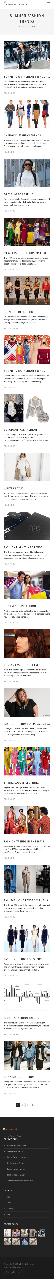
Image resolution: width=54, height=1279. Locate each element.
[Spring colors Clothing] (27, 761)
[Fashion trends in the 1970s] (27, 820)
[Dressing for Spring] (27, 172)
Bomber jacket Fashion (16, 1175)
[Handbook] (16, 1241)
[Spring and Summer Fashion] (16, 1233)
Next (34, 1105)
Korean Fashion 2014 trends (24, 665)
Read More (9, 93)
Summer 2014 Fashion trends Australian (27, 76)
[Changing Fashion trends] (27, 114)
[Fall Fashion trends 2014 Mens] (27, 878)
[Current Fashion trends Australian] (24, 1241)
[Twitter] (13, 1272)
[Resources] (7, 1241)
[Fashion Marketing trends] (27, 525)
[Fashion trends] (15, 4)
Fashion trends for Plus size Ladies (27, 724)
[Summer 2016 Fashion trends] (27, 349)
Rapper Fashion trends (16, 1169)
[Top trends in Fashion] (27, 584)
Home (21, 27)
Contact (10, 1202)
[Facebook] (6, 1272)
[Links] (33, 1241)
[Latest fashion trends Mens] (33, 1233)
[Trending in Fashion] (27, 290)
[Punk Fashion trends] (27, 1055)
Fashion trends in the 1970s (24, 841)
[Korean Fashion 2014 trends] (27, 643)
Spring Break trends (15, 1151)
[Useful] (24, 1233)
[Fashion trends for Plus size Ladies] (27, 702)
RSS (8, 1214)
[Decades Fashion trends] (27, 996)
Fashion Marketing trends (23, 547)
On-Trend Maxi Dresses (16, 1163)
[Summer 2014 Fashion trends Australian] (27, 55)
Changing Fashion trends (22, 135)
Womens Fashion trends (16, 1145)
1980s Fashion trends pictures (26, 253)
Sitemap (10, 1208)
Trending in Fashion (18, 312)
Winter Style (13, 488)
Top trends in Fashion (20, 606)
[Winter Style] (27, 467)
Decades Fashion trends (21, 1018)
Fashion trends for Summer (24, 959)
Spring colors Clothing (21, 782)
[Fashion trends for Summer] (27, 937)
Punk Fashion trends (19, 1077)
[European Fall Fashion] (27, 408)
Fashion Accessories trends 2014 (20, 1180)
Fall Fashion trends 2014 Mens (26, 900)
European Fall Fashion (20, 429)
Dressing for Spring (19, 194)
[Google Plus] (20, 1272)
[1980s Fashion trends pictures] (27, 231)
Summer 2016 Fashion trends (24, 371)
